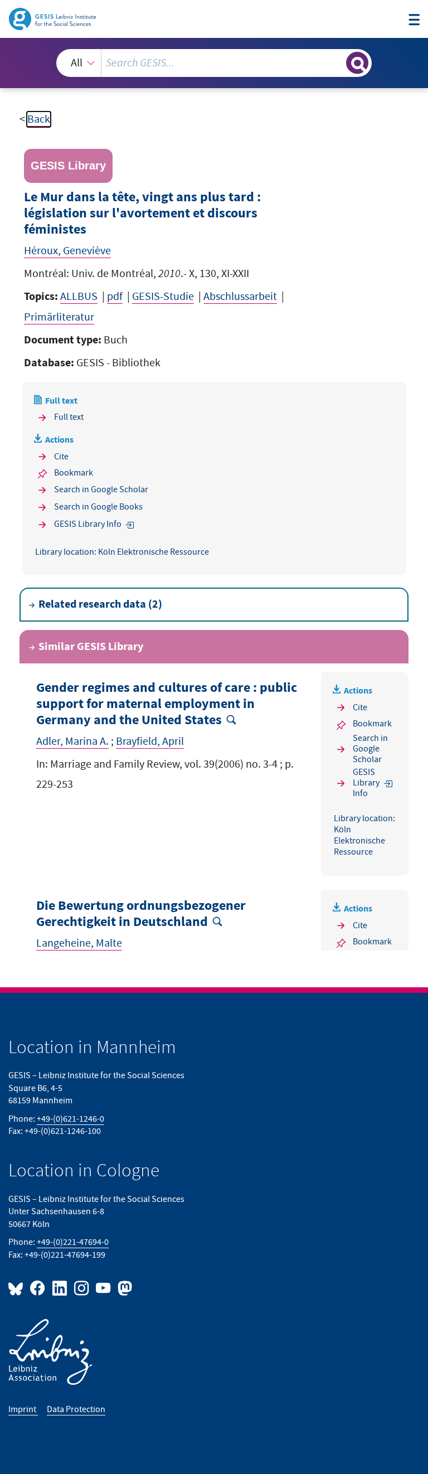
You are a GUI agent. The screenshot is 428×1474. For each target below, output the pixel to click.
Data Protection (76, 1409)
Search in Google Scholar (101, 490)
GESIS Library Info (87, 524)
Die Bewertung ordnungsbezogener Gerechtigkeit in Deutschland (141, 914)
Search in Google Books (98, 507)
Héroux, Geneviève (67, 251)
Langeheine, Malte (79, 943)
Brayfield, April (150, 741)
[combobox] (214, 63)
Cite (61, 457)
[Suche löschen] (336, 62)
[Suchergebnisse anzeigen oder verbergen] (357, 63)
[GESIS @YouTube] (104, 1287)
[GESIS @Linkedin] (60, 1287)
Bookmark (73, 473)
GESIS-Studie (163, 296)
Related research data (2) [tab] (100, 604)
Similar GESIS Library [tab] (90, 646)
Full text (69, 417)
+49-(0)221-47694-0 (73, 1242)
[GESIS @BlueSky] (17, 1287)
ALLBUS (79, 296)
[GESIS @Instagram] (82, 1287)
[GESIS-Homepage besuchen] (53, 18)
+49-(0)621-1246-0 (70, 1119)
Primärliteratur (59, 317)
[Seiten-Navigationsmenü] (414, 20)
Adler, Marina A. (72, 741)
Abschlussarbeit (240, 296)
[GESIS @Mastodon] (123, 1287)
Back (38, 119)
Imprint (23, 1409)
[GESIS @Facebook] (38, 1287)
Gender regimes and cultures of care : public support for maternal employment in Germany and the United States (166, 704)
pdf (115, 296)
